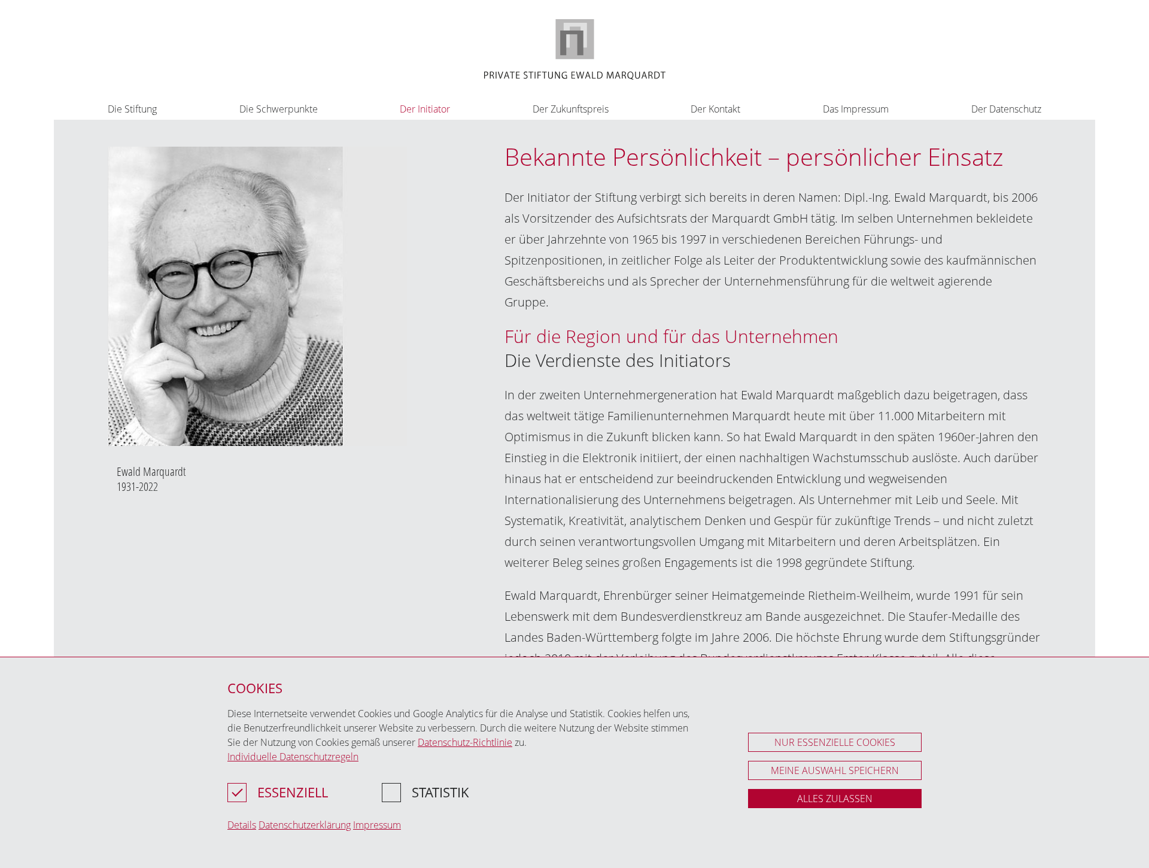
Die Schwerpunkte (278, 109)
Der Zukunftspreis (571, 109)
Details (241, 824)
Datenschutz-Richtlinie (465, 742)
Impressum (377, 824)
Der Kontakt (715, 109)
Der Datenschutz (1006, 109)
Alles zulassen (835, 798)
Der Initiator (425, 109)
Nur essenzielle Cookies (834, 742)
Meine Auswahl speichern (835, 770)
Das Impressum (856, 109)
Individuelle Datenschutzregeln (292, 756)
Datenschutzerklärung (305, 824)
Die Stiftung (132, 109)
